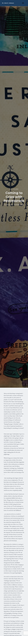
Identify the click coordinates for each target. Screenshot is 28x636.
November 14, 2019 (19, 204)
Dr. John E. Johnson (8, 3)
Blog (11, 189)
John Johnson (9, 204)
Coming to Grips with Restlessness (14, 197)
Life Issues (15, 189)
